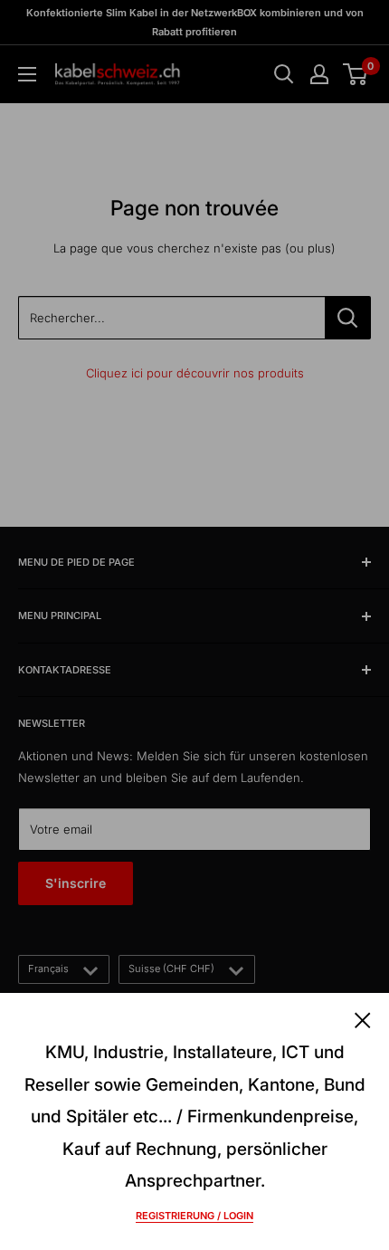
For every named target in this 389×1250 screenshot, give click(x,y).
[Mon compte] (319, 74)
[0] (356, 74)
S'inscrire (75, 883)
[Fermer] (363, 1018)
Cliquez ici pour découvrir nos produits (195, 373)
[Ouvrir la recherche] (284, 74)
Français (48, 968)
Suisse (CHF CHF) (171, 968)
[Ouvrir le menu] (27, 74)
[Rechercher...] (348, 317)
